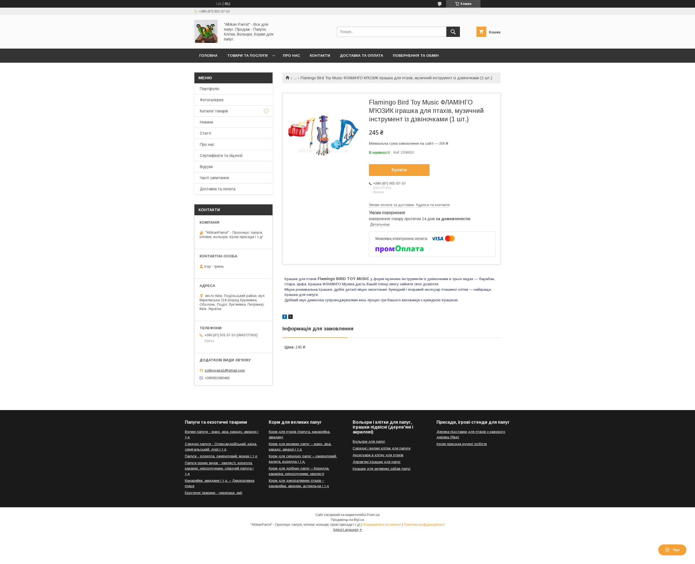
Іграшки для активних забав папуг (382, 469)
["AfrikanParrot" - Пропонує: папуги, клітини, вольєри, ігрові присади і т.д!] (205, 41)
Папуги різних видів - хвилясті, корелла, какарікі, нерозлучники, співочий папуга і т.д (219, 468)
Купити (399, 169)
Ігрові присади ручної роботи (462, 444)
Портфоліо (209, 89)
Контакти (320, 55)
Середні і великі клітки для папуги (381, 448)
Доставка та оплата (361, 55)
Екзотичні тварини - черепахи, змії (213, 493)
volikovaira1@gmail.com (225, 370)
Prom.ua (373, 515)
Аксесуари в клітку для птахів (378, 455)
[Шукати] (453, 32)
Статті (205, 133)
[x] (290, 317)
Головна (208, 55)
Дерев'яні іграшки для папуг (377, 462)
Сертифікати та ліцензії (221, 155)
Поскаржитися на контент (381, 525)
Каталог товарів (214, 111)
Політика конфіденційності (424, 525)
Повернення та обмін (416, 55)
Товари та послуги (247, 55)
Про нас (291, 55)
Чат (676, 550)
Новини (206, 122)
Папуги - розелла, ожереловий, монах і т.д (221, 456)
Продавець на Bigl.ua (347, 520)
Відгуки (206, 166)
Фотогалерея (211, 100)
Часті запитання (214, 178)
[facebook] (284, 317)
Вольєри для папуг (369, 441)
